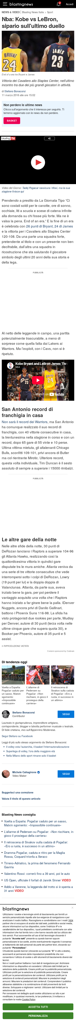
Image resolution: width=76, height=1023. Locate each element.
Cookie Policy (28, 999)
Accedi (69, 4)
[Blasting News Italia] (21, 4)
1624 (70, 920)
